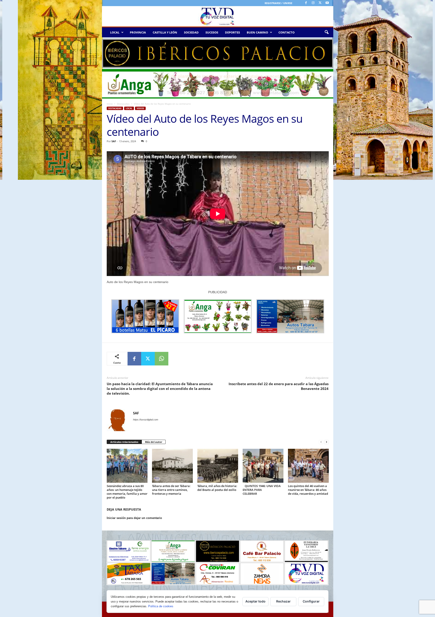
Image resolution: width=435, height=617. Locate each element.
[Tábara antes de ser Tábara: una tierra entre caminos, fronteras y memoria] (172, 466)
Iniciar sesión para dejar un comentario (134, 518)
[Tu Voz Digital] (217, 16)
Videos (140, 108)
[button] (326, 32)
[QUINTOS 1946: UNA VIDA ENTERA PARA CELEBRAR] (263, 466)
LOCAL (114, 32)
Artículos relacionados (124, 442)
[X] (320, 3)
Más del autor (153, 442)
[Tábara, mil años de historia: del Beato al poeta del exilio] (217, 466)
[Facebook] (306, 3)
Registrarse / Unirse (278, 3)
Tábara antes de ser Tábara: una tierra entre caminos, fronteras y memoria (171, 490)
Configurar (311, 601)
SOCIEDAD (191, 32)
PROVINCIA (138, 32)
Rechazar (283, 601)
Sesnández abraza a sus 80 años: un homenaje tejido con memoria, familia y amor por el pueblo (127, 491)
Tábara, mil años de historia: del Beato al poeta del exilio (217, 488)
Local (129, 108)
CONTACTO (286, 32)
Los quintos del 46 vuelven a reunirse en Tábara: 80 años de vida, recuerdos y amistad (308, 490)
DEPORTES (232, 32)
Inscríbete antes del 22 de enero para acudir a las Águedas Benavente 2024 (279, 386)
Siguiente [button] (327, 52)
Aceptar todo (255, 601)
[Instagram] (313, 3)
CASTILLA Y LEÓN (165, 32)
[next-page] (326, 442)
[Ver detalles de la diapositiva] (217, 53)
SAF (113, 141)
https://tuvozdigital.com (145, 419)
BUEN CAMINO (257, 32)
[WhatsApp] (161, 358)
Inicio (110, 103)
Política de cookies (160, 606)
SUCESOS (211, 32)
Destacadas (123, 103)
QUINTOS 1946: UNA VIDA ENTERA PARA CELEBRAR (262, 490)
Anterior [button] (107, 52)
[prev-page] (321, 442)
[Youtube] (327, 3)
